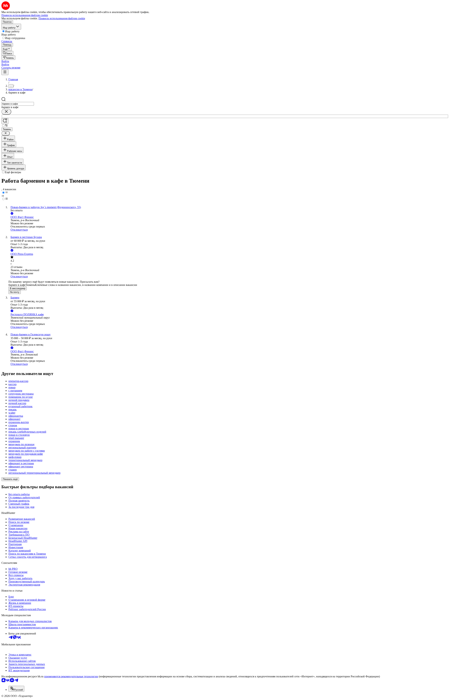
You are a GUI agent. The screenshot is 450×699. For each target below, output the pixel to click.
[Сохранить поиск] (4, 121)
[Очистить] (6, 112)
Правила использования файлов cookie (61, 18)
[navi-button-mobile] (4, 72)
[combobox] (17, 104)
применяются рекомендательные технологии (71, 676)
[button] (5, 61)
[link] (7, 53)
